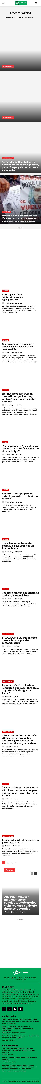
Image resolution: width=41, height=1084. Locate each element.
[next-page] (16, 862)
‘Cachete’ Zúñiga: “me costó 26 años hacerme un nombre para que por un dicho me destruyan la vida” (20, 791)
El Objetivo (8, 646)
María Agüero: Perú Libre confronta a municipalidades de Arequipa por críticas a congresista (18, 1028)
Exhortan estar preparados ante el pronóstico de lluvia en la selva (20, 496)
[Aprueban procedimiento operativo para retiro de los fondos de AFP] (20, 528)
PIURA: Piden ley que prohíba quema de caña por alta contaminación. (19, 640)
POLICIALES (6, 212)
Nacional (5, 290)
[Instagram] (9, 1009)
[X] (15, 1009)
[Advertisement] (20, 249)
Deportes (5, 1062)
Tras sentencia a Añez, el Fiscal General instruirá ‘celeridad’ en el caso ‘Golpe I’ (20, 448)
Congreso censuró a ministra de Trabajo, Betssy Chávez (20, 594)
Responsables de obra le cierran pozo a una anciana (20, 841)
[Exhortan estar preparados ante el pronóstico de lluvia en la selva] (20, 479)
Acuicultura (29, 17)
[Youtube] (20, 1009)
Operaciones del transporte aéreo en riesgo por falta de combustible (18, 346)
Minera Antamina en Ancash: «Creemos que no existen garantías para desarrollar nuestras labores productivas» (19, 739)
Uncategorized (8, 66)
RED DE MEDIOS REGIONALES (10, 1032)
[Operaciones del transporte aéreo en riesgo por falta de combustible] (20, 329)
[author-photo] (3, 303)
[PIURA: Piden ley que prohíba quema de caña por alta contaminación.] (20, 623)
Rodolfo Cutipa (9, 303)
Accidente (9, 17)
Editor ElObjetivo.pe (10, 912)
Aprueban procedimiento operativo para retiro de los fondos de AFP (18, 545)
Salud (4, 1054)
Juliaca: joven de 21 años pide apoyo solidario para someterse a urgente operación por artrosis (20, 1020)
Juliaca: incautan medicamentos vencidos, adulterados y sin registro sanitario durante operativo (20, 902)
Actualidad (19, 17)
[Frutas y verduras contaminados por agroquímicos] (20, 280)
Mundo (4, 442)
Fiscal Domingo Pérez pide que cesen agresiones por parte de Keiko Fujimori (20, 1037)
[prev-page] (32, 873)
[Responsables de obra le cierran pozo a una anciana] (20, 825)
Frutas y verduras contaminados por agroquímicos (12, 297)
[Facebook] (4, 1009)
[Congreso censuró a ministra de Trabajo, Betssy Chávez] (20, 578)
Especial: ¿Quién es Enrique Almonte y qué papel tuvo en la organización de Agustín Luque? (20, 689)
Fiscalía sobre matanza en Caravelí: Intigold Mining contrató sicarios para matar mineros (19, 397)
